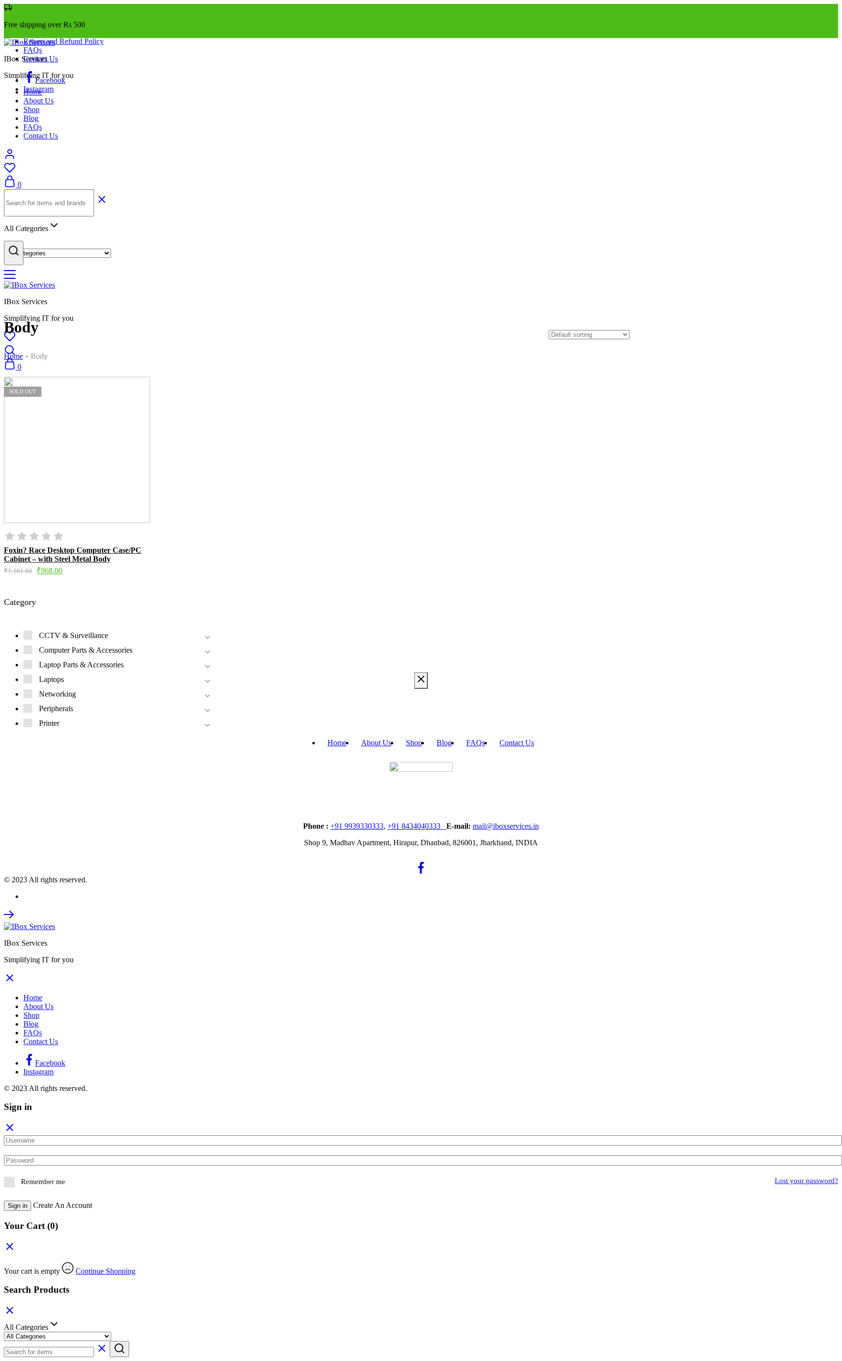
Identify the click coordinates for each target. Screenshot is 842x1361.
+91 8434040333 (416, 826)
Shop (31, 109)
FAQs (32, 50)
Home (32, 92)
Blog (30, 118)
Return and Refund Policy (63, 41)
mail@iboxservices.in (506, 826)
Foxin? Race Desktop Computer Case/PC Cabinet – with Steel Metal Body (72, 554)
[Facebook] (421, 871)
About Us (38, 101)
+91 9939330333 (356, 826)
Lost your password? (806, 1181)
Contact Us (40, 136)
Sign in (17, 1205)
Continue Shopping (105, 1271)
